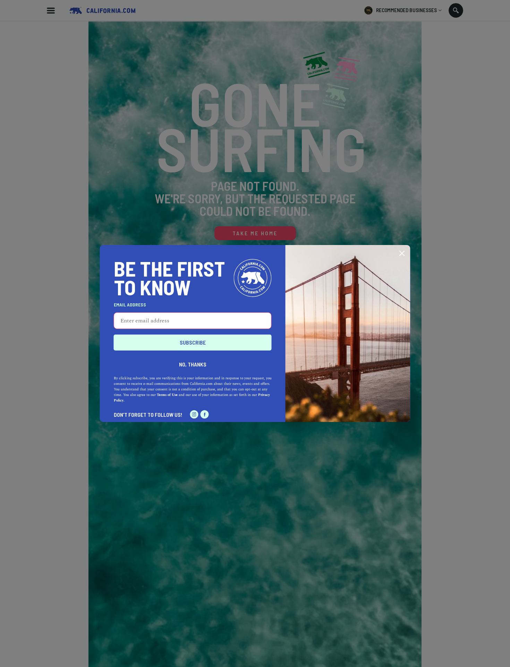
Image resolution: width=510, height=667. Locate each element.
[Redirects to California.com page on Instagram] (194, 414)
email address (130, 304)
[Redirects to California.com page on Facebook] (205, 414)
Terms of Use (167, 395)
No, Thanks (192, 364)
